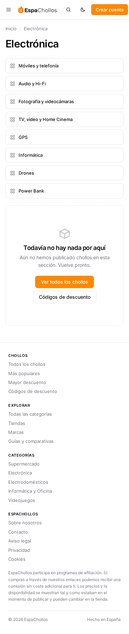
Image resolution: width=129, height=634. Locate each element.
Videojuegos (21, 500)
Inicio (11, 28)
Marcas (16, 432)
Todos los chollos (26, 364)
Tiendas (16, 423)
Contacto (18, 532)
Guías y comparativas (31, 441)
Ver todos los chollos (64, 282)
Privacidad (19, 550)
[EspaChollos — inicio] (37, 9)
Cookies (16, 559)
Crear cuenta (109, 9)
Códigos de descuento (64, 297)
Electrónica (20, 473)
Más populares (24, 373)
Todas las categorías (30, 414)
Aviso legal (19, 541)
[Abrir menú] (9, 9)
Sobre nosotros (25, 522)
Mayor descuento (27, 382)
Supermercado (24, 464)
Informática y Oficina (30, 491)
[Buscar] (68, 9)
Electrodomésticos (28, 482)
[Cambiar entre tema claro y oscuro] (83, 9)
